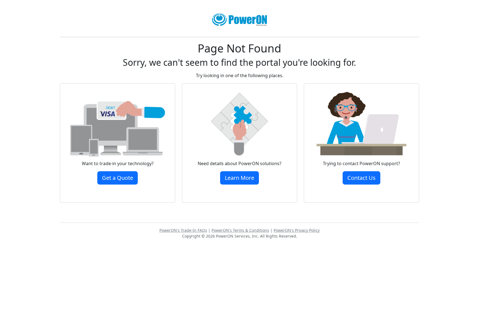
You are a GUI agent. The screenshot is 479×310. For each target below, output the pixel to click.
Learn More (239, 178)
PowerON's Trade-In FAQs (183, 230)
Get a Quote (117, 178)
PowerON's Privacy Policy (297, 230)
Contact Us (361, 178)
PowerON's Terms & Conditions (240, 230)
